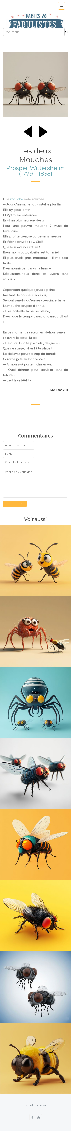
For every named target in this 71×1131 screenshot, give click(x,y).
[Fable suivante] (43, 131)
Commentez (14, 503)
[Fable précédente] (28, 131)
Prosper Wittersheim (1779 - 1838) (35, 170)
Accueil (29, 1105)
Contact (41, 1105)
